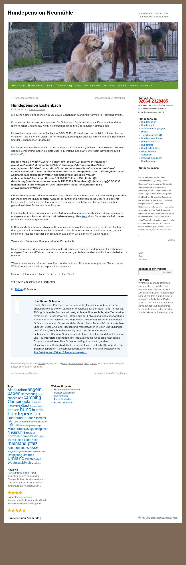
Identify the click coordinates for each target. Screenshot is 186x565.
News (78, 85)
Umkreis (28, 455)
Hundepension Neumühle (40, 12)
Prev (145, 259)
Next (140, 259)
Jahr (30, 418)
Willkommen (18, 85)
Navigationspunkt (36, 429)
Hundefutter (147, 145)
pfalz (86, 363)
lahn (10, 421)
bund (40, 394)
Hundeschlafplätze (150, 148)
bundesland (15, 398)
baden (14, 393)
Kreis (84, 216)
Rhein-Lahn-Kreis (26, 439)
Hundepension (35, 85)
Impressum (147, 85)
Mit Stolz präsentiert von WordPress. (160, 518)
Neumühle (17, 432)
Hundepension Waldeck (24, 97)
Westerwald (33, 459)
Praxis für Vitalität (62, 399)
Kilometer (39, 418)
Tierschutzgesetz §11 (151, 135)
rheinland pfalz (23, 443)
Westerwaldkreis (20, 462)
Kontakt (134, 85)
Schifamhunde (92, 85)
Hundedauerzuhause (151, 138)
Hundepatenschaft (150, 141)
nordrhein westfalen (23, 436)
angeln (34, 389)
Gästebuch (146, 154)
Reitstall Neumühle (63, 402)
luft (10, 425)
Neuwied (30, 433)
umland (93, 363)
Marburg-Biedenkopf (32, 425)
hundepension (75, 363)
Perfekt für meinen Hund (22, 472)
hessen (13, 410)
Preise (144, 132)
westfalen (36, 463)
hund (64, 363)
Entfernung (14, 405)
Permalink (38, 366)
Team (49, 85)
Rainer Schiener (37, 109)
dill (35, 402)
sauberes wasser (24, 447)
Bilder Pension (148, 151)
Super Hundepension (20, 497)
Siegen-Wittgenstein (18, 451)
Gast (25, 405)
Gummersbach (36, 406)
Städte (41, 363)
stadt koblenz (34, 451)
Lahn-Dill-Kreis (20, 422)
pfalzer (11, 440)
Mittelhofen (16, 429)
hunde (37, 410)
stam (43, 451)
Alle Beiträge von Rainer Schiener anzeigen (60, 352)
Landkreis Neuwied (37, 421)
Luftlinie (17, 425)
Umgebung (15, 455)
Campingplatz (21, 401)
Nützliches (109, 85)
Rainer (19, 289)
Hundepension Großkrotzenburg (110, 97)
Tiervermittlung (64, 85)
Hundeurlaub (147, 125)
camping (32, 397)
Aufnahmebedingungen (153, 128)
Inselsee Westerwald (64, 393)
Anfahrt (122, 85)
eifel (39, 402)
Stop (140, 256)
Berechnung (29, 394)
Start (140, 253)
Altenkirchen (17, 390)
